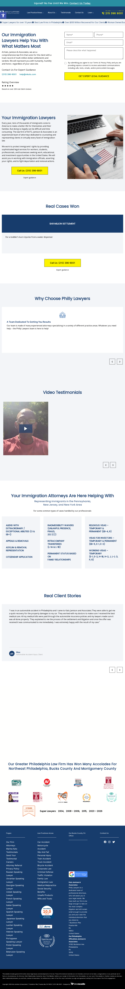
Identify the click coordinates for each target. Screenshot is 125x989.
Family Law (42, 878)
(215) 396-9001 (9, 74)
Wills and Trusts (44, 898)
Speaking (18, 925)
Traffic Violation (44, 875)
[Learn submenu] (93, 12)
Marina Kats (11, 849)
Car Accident (43, 842)
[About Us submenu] (55, 12)
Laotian (10, 925)
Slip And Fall (43, 852)
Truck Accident (44, 862)
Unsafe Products (45, 895)
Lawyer (9, 928)
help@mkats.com (28, 74)
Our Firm (10, 842)
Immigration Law (45, 882)
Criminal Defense (45, 872)
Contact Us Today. (80, 3)
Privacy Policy (12, 868)
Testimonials (12, 852)
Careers (9, 862)
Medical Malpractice (46, 885)
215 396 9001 (114, 13)
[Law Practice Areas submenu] (42, 12)
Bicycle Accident (45, 865)
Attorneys (10, 845)
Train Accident (44, 858)
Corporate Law (44, 868)
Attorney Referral (14, 865)
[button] (3, 15)
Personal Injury (44, 855)
